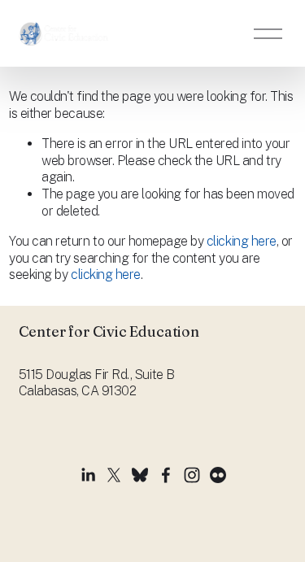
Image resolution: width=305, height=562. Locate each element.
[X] (114, 475)
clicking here (242, 241)
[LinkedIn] (88, 475)
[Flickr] (218, 475)
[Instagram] (192, 475)
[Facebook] (166, 475)
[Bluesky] (140, 475)
